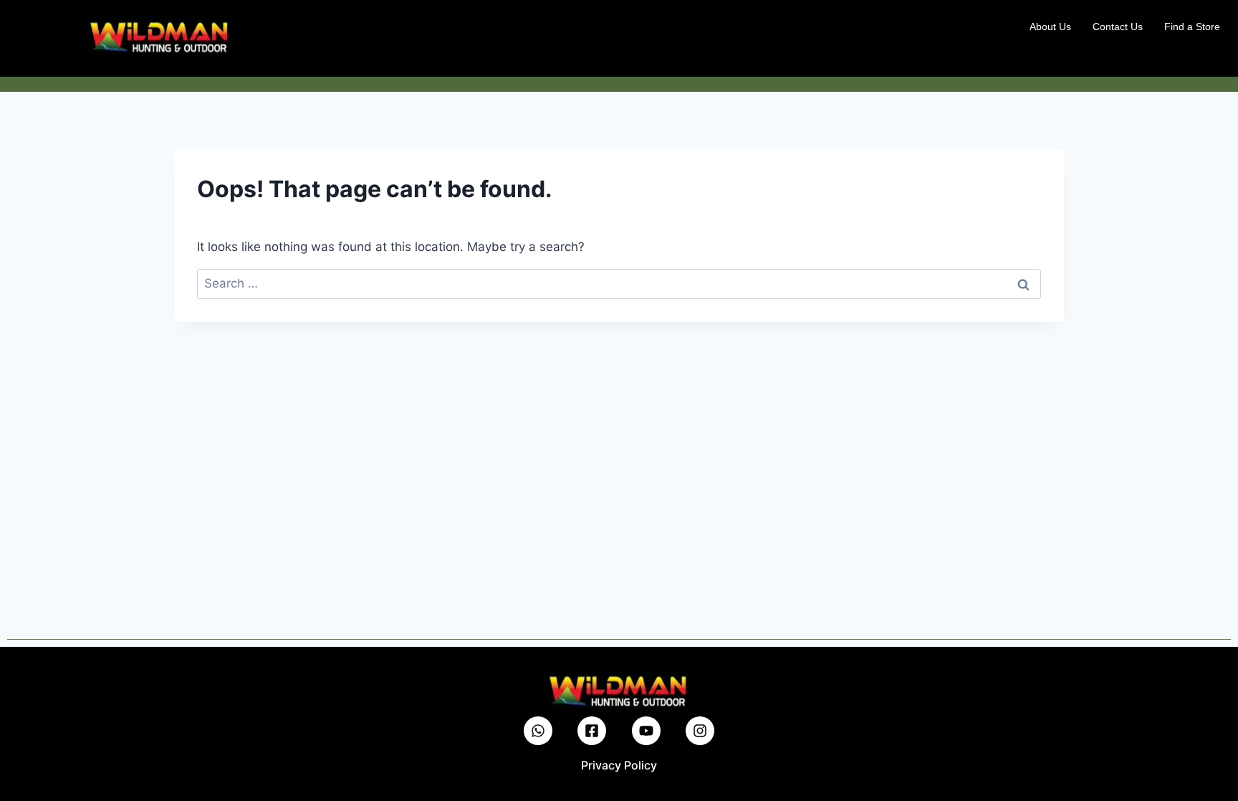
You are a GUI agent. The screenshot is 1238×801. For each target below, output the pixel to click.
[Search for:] (619, 283)
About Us (1050, 26)
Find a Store (1192, 26)
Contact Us (1118, 26)
